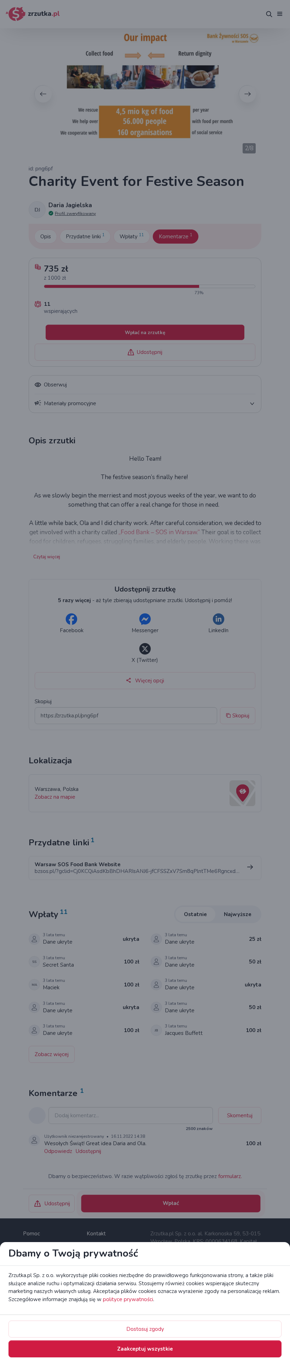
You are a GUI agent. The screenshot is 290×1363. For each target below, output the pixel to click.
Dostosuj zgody (145, 1329)
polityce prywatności (128, 1299)
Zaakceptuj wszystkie (145, 1348)
